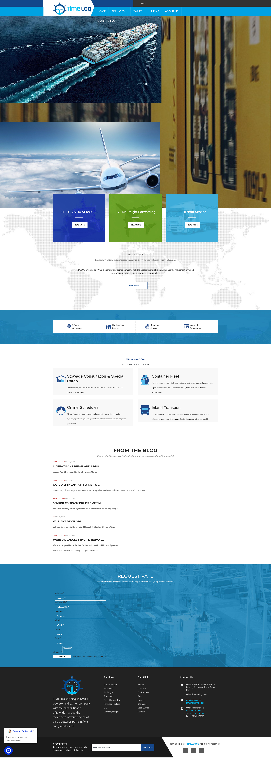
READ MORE (80, 225)
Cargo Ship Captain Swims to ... (76, 484)
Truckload (108, 696)
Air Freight (108, 692)
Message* (57, 652)
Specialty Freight (111, 712)
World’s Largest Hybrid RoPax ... (78, 539)
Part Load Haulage (112, 704)
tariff (137, 11)
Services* (59, 593)
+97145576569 (197, 713)
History (141, 685)
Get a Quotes (143, 708)
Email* (58, 638)
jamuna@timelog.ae (195, 703)
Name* (58, 629)
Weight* (58, 620)
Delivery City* (61, 602)
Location (141, 700)
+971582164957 (193, 710)
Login (143, 3)
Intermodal (108, 688)
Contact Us (106, 21)
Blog (140, 696)
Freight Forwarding (112, 700)
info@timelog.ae (194, 700)
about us (172, 11)
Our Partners (143, 692)
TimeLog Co (193, 744)
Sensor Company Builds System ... (78, 503)
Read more (134, 285)
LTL (105, 708)
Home (101, 11)
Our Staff (142, 688)
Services (118, 11)
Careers (141, 712)
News (155, 11)
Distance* (59, 611)
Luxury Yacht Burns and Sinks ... (77, 466)
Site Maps (142, 704)
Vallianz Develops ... (69, 521)
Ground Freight (110, 685)
